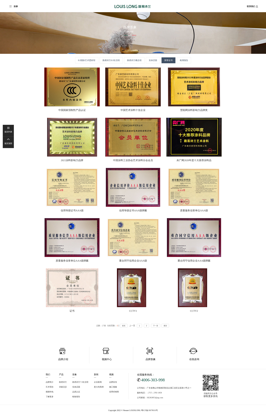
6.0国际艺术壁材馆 (86, 60)
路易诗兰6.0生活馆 (111, 60)
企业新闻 (98, 382)
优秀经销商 (114, 392)
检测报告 (184, 60)
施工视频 (113, 387)
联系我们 (251, 6)
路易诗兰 (63, 382)
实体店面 (153, 60)
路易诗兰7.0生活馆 (80, 382)
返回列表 (8, 132)
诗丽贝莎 (63, 387)
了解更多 (49, 397)
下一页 (155, 326)
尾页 (165, 326)
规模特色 (49, 392)
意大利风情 (99, 387)
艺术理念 (49, 387)
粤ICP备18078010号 (149, 410)
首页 (123, 326)
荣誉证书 (168, 60)
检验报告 (76, 397)
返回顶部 (8, 143)
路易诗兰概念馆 (134, 60)
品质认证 (76, 392)
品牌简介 (49, 382)
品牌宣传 (113, 382)
